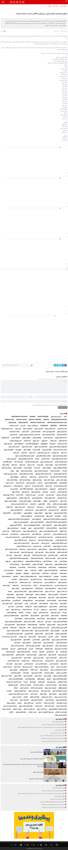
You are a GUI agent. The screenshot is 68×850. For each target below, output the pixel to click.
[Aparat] (23, 2)
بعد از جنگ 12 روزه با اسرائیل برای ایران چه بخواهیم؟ (53, 741)
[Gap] (50, 844)
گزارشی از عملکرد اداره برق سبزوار (58, 733)
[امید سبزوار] (64, 2)
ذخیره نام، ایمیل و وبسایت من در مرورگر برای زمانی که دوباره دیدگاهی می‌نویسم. (49, 405)
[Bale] (45, 844)
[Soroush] (39, 844)
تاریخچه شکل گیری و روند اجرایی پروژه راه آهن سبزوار (53, 724)
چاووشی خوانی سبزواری (60, 730)
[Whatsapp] (11, 2)
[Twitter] (14, 2)
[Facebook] (20, 2)
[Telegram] (26, 844)
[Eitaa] (56, 844)
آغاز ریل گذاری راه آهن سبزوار (58, 721)
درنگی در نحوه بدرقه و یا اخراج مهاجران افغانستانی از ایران (52, 735)
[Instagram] (17, 2)
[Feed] (20, 844)
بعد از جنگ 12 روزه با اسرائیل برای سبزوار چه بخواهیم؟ (53, 738)
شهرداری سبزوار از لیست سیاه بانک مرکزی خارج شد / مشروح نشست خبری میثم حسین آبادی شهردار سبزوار (41, 727)
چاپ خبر (2, 31)
